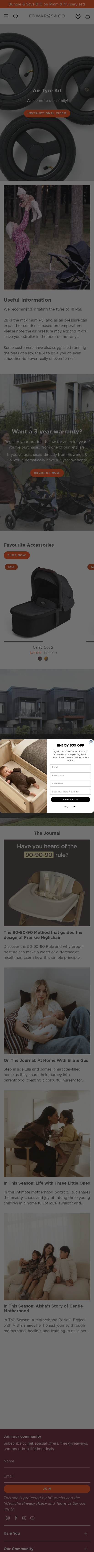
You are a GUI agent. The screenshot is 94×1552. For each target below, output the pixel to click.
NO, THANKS (70, 807)
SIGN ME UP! (70, 799)
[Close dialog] (91, 742)
